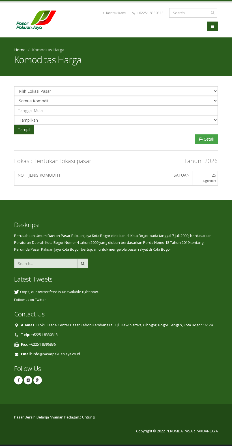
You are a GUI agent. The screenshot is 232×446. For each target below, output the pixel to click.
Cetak (208, 139)
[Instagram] (28, 380)
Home (19, 49)
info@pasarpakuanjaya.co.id (56, 354)
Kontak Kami (115, 12)
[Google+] (37, 380)
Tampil (24, 129)
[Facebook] (18, 380)
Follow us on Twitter (30, 299)
